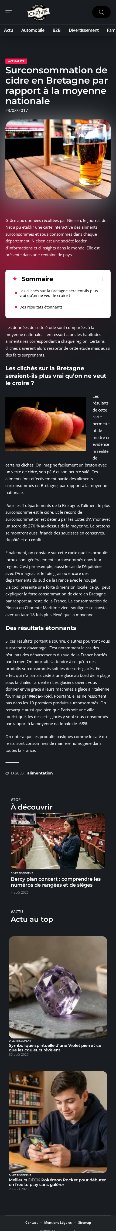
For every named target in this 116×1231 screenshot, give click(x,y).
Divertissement (22, 873)
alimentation (40, 773)
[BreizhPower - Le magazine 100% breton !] (39, 12)
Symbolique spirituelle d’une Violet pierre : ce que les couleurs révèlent (55, 1047)
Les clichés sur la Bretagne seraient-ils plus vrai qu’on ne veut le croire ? (58, 293)
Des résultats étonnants (41, 307)
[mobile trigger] (10, 12)
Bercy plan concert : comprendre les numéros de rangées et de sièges (56, 882)
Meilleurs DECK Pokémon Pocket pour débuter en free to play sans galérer (57, 1182)
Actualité (16, 61)
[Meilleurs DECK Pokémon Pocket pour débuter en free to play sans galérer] (58, 1122)
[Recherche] (101, 12)
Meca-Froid (40, 696)
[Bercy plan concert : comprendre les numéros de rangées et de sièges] (58, 841)
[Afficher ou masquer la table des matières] (78, 279)
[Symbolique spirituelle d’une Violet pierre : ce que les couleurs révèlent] (58, 987)
